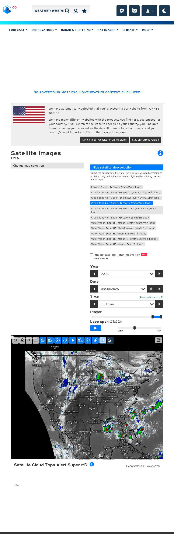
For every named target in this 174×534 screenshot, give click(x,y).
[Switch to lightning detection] (95, 340)
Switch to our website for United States (104, 139)
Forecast (17, 29)
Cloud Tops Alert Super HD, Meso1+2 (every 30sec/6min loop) (123, 210)
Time (94, 297)
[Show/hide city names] (36, 340)
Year (94, 266)
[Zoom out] (29, 340)
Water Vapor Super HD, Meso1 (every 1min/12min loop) (123, 222)
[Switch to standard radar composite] (50, 340)
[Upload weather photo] (134, 10)
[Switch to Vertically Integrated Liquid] (72, 340)
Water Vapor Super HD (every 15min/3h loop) (117, 244)
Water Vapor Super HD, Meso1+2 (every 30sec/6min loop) (124, 238)
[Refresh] (15, 340)
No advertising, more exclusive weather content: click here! (87, 92)
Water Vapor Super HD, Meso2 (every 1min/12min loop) (123, 228)
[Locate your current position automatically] (75, 11)
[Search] (67, 11)
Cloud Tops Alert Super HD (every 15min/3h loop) (120, 217)
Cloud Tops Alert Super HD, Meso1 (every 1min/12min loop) (126, 192)
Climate (129, 29)
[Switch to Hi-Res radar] (42, 340)
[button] (158, 340)
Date (94, 282)
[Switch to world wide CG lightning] (102, 340)
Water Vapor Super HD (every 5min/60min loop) (118, 233)
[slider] (161, 316)
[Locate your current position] (22, 340)
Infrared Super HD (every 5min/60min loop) (116, 187)
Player (96, 312)
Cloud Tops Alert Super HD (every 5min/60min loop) (121, 203)
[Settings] (121, 10)
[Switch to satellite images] (110, 340)
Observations (43, 29)
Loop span (106, 322)
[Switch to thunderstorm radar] (57, 340)
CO (14, 7)
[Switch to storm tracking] (65, 340)
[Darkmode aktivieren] (164, 10)
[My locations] (84, 11)
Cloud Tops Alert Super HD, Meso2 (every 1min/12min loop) (126, 197)
